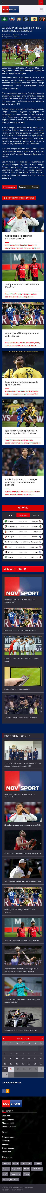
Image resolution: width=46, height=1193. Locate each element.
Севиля (35, 187)
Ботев (26, 1174)
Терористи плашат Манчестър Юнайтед (21, 940)
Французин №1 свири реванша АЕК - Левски (20, 910)
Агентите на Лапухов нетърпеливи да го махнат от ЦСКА (22, 1000)
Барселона (23, 187)
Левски (6, 1163)
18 (17, 1064)
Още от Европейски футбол (19, 198)
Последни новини (17, 736)
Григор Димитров (10, 1180)
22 (41, 1064)
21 (35, 1064)
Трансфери (15, 1174)
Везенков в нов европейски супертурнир (22, 853)
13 (29, 1059)
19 (23, 1064)
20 (29, 1064)
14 (35, 1059)
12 (23, 1059)
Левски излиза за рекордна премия (20, 630)
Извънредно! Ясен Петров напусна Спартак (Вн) (19, 600)
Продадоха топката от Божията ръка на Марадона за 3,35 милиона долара (21, 969)
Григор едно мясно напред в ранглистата (22, 881)
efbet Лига (37, 1169)
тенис (26, 1169)
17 (11, 1064)
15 (41, 1059)
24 (11, 1069)
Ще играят (23, 515)
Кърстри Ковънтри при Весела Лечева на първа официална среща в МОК (22, 764)
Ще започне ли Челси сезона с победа (20, 717)
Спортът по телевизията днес (17, 689)
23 (5, 1069)
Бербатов (16, 1169)
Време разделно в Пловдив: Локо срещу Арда (21, 659)
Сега (10, 515)
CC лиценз (18, 1190)
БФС (5, 1174)
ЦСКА (15, 1163)
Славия (38, 1163)
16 (5, 1064)
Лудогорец (26, 1163)
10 (11, 1059)
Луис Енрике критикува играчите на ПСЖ (22, 825)
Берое (6, 1169)
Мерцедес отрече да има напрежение (20, 1030)
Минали (36, 515)
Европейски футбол (11, 37)
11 (17, 1059)
